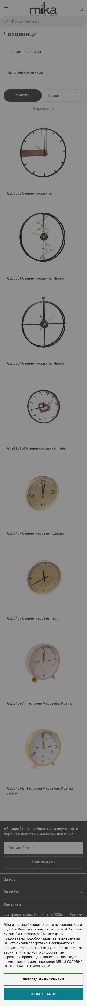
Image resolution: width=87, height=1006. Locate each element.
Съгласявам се (44, 994)
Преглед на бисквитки (43, 979)
